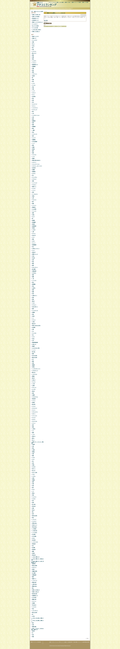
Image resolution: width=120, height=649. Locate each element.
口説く (33, 256)
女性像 (33, 444)
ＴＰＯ (33, 434)
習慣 (33, 289)
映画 (33, 393)
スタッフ (33, 92)
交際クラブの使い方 (36, 589)
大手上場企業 (34, 141)
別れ (33, 634)
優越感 (33, 364)
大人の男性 (34, 209)
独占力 (33, 510)
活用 (33, 192)
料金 (33, 261)
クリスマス (34, 606)
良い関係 (33, 573)
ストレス (33, 406)
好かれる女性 (34, 355)
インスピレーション (36, 115)
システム (33, 476)
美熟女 (33, 158)
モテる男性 (34, 536)
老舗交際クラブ (35, 595)
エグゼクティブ (35, 370)
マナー (33, 237)
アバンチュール (35, 310)
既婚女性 (33, 563)
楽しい (33, 440)
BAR (33, 293)
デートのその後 (35, 27)
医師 (33, 426)
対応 (33, 81)
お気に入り (34, 344)
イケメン (33, 400)
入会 (33, 113)
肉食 (33, 314)
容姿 (33, 299)
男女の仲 (33, 506)
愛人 (33, 588)
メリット (33, 190)
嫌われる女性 (34, 357)
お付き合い (34, 272)
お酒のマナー (34, 295)
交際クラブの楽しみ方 (36, 14)
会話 (33, 297)
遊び (33, 487)
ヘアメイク (34, 519)
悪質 (33, 72)
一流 (33, 278)
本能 (33, 508)
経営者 (33, 149)
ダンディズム (34, 421)
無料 (33, 265)
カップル (33, 389)
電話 (33, 263)
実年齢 (33, 227)
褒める (33, 301)
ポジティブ (34, 567)
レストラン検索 (55, 2)
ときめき (33, 229)
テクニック (34, 387)
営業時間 (33, 126)
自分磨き (33, 327)
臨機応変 (33, 120)
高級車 (33, 346)
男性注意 (33, 549)
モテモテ (33, 466)
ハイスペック (34, 580)
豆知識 (33, 603)
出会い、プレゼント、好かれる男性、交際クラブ (37, 629)
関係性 (33, 451)
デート (33, 94)
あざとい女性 (34, 472)
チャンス (33, 417)
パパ (33, 491)
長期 (33, 180)
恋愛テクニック (35, 254)
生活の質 (33, 167)
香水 (33, 282)
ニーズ (33, 90)
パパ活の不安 (34, 530)
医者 (33, 145)
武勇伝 (33, 366)
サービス (33, 85)
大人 (33, 331)
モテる (33, 538)
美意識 (33, 312)
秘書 (33, 276)
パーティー (34, 62)
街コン (33, 43)
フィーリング (34, 182)
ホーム (50, 2)
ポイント (33, 105)
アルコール (34, 199)
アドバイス (34, 154)
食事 (33, 79)
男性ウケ (33, 436)
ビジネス (33, 498)
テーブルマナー (35, 194)
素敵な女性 (34, 599)
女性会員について (35, 20)
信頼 (33, 363)
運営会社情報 (87, 642)
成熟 (33, 212)
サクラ (33, 336)
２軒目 (33, 321)
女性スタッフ (34, 525)
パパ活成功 (34, 528)
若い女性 (33, 504)
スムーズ (33, 137)
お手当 (33, 616)
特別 (33, 100)
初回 (33, 502)
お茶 (33, 446)
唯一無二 (33, 351)
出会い (33, 45)
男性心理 (33, 555)
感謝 (33, 551)
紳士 (33, 111)
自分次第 (33, 540)
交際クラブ (34, 38)
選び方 (33, 378)
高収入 (33, 493)
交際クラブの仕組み (36, 16)
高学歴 (33, 224)
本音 (33, 624)
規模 (33, 152)
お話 (33, 117)
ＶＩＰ (33, 143)
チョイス (33, 381)
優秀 (33, 150)
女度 (33, 329)
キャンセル (34, 333)
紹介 (33, 201)
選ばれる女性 (34, 515)
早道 (33, 87)
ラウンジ (33, 319)
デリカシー (34, 304)
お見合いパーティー (36, 248)
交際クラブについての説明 (76, 2)
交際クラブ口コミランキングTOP (55, 642)
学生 (33, 608)
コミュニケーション (36, 164)
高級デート (34, 578)
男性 (33, 286)
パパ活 (33, 383)
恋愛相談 (33, 66)
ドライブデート (35, 610)
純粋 (33, 308)
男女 (33, 98)
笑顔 (33, 239)
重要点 (33, 376)
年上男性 (33, 534)
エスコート (34, 162)
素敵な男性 (34, 626)
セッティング (34, 109)
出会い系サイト (35, 306)
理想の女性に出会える (36, 160)
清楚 (33, 481)
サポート (33, 413)
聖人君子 (33, 404)
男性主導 (33, 398)
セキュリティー (35, 267)
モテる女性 (34, 597)
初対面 (33, 402)
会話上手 (33, 252)
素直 (33, 455)
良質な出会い (34, 523)
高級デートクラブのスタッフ (37, 22)
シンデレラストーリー (36, 368)
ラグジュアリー (35, 411)
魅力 (33, 622)
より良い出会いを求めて (36, 29)
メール (33, 156)
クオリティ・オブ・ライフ (37, 165)
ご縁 (33, 231)
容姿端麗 (33, 222)
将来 (33, 448)
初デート (33, 468)
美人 (33, 461)
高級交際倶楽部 (35, 342)
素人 (33, 47)
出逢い (33, 214)
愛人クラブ (34, 53)
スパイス (33, 188)
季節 (33, 636)
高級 (33, 274)
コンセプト (34, 60)
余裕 (33, 259)
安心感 (33, 257)
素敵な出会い (34, 586)
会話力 (33, 569)
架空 (33, 135)
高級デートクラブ (35, 36)
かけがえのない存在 (36, 348)
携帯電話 (33, 284)
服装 (33, 432)
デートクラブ (34, 40)
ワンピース (34, 496)
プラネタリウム (35, 396)
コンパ (33, 250)
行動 (33, 88)
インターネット (35, 107)
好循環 (33, 169)
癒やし (33, 438)
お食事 (33, 449)
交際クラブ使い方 (35, 591)
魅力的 (33, 630)
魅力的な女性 (34, 593)
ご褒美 (33, 130)
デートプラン (34, 177)
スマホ (33, 457)
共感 (33, 453)
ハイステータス (35, 541)
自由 (33, 132)
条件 (33, 513)
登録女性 (33, 207)
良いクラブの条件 (35, 25)
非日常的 (33, 96)
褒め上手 (33, 323)
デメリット (34, 601)
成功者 (33, 75)
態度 (33, 353)
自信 (33, 463)
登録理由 (33, 171)
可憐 (33, 483)
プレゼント (34, 184)
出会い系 (33, 235)
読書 (33, 291)
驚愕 (33, 576)
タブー (33, 459)
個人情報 (33, 269)
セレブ (33, 216)
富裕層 (33, 220)
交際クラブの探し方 (36, 31)
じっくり (33, 349)
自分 (33, 102)
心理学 (33, 385)
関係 (33, 55)
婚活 (33, 58)
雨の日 (33, 391)
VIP (33, 359)
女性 (33, 49)
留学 (33, 425)
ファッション (34, 415)
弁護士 (33, 147)
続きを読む (46, 20)
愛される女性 (34, 612)
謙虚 (33, 361)
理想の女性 (34, 582)
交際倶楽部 (34, 271)
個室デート (34, 186)
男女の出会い (34, 526)
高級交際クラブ (35, 64)
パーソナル (34, 280)
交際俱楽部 (34, 574)
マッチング (34, 521)
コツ (33, 430)
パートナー (34, 205)
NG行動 (33, 547)
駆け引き (33, 372)
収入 (33, 334)
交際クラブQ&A (67, 2)
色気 (33, 485)
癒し (33, 511)
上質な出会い (34, 584)
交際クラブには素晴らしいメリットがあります (56, 12)
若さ (33, 545)
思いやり (33, 470)
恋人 (33, 175)
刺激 (33, 203)
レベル (33, 83)
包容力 (33, 316)
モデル (33, 241)
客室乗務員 (34, 244)
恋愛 (33, 57)
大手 (33, 340)
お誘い (33, 478)
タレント (33, 242)
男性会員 (33, 543)
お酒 (33, 197)
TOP (32, 11)
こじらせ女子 (34, 532)
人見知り (33, 428)
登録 (33, 124)
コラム (33, 474)
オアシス (33, 233)
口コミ (33, 489)
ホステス (33, 173)
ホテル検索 (62, 2)
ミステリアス (34, 374)
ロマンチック (34, 408)
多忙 (33, 500)
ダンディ (33, 419)
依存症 (33, 553)
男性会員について (35, 18)
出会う (33, 338)
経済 (33, 70)
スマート (33, 423)
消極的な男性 (34, 571)
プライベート (34, 73)
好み (33, 246)
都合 (33, 128)
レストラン (34, 51)
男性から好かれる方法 (36, 325)
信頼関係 (33, 139)
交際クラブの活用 (85, 2)
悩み (33, 517)
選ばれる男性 (34, 565)
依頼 (33, 122)
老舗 (33, 68)
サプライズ (34, 179)
